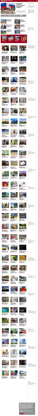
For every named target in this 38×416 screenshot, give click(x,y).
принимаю (21, 413)
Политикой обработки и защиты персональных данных (26, 407)
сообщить (21, 15)
